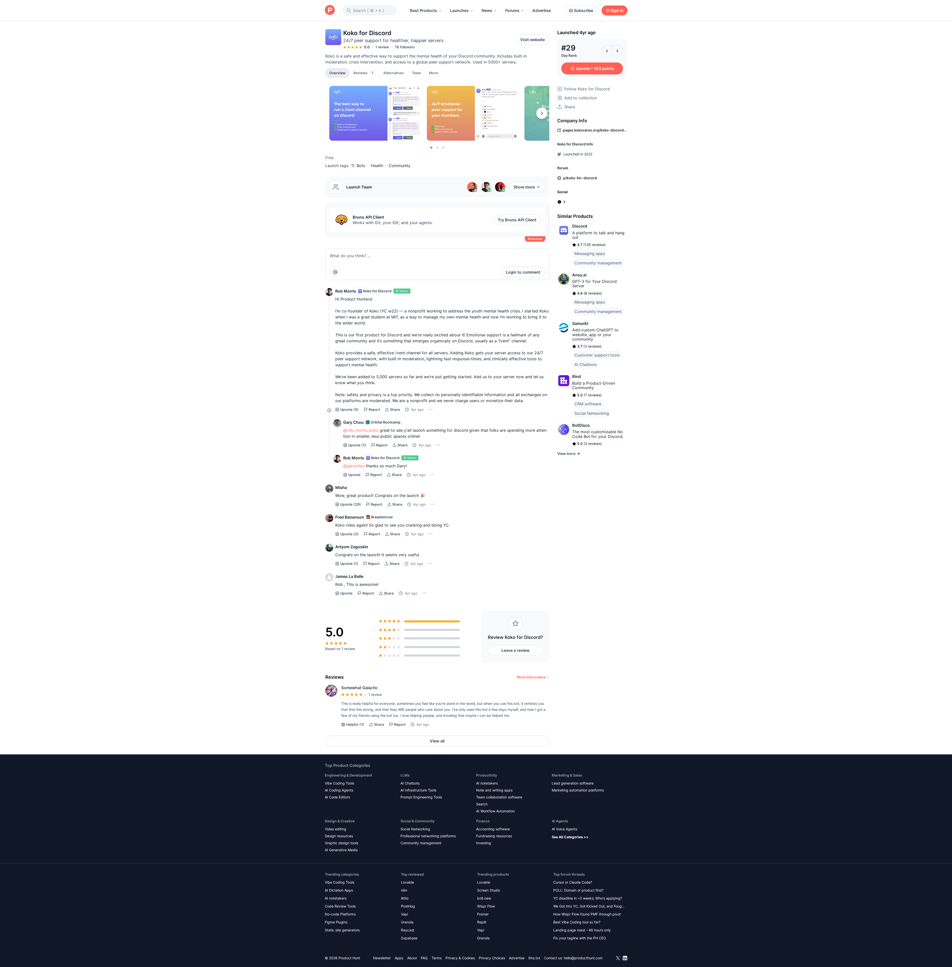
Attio (404, 898)
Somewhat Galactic (359, 687)
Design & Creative (340, 821)
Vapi (404, 914)
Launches (459, 10)
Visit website (532, 39)
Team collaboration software (499, 797)
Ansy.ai (579, 274)
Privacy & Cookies (460, 958)
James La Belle (349, 576)
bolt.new (484, 898)
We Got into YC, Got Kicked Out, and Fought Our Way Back (589, 906)
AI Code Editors (337, 797)
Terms (437, 958)
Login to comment (523, 272)
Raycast (407, 930)
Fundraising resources (494, 836)
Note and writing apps (494, 790)
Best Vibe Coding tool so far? (576, 922)
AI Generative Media (341, 850)
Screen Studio (488, 890)
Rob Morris (345, 291)
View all (437, 740)
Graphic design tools (341, 843)
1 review (382, 47)
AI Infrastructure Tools (418, 790)
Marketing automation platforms (578, 790)
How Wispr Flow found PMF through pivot (587, 914)
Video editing (335, 829)
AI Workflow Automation (495, 811)
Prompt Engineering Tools (421, 797)
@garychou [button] (354, 465)
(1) (357, 445)
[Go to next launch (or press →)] (617, 51)
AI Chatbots (585, 364)
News (487, 10)
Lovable (407, 882)
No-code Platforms (340, 914)
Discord (579, 226)
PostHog (408, 906)
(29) (350, 504)
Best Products (423, 10)
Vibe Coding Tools (339, 783)
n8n (404, 890)
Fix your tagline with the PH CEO (579, 938)
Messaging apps (589, 253)
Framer (483, 914)
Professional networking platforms (428, 836)
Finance (483, 821)
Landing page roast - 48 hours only (582, 930)
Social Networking (591, 413)
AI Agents (560, 821)
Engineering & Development (348, 775)
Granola (407, 922)
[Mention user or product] (335, 272)
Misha (341, 487)
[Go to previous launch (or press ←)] (607, 51)
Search (482, 804)
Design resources (339, 836)
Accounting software (493, 829)
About (412, 958)
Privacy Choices (492, 958)
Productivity (486, 775)
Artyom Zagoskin (351, 546)
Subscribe (583, 10)
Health (377, 165)
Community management (598, 262)
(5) (349, 409)
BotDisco (581, 425)
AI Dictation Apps (339, 890)
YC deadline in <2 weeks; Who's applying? (587, 898)
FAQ (424, 958)
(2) (349, 534)
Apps (399, 958)
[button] (433, 72)
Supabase (409, 938)
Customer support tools (597, 355)
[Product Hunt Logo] (330, 10)
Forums (512, 10)
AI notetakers (487, 783)
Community (399, 165)
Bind (576, 376)
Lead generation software (573, 783)
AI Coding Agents (339, 790)
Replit (481, 922)
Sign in (617, 10)
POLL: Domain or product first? (578, 890)
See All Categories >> (570, 837)
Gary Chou (353, 422)
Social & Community (417, 821)
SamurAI (580, 323)
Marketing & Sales (567, 775)
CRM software (587, 403)
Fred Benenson (349, 517)
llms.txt (534, 958)
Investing (483, 843)
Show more (524, 186)
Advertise (541, 10)
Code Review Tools (340, 906)
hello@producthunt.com (583, 958)
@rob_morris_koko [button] (361, 430)
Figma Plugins (336, 922)
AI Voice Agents (564, 829)
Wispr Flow (486, 906)
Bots (361, 165)
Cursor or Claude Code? (572, 882)
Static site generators (342, 930)
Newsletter (382, 958)
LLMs (405, 775)
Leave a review (515, 650)
